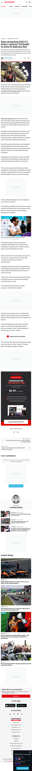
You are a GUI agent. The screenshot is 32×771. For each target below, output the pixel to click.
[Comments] (29, 58)
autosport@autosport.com (16, 743)
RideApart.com (16, 732)
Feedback (16, 738)
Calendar (17, 6)
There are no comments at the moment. (16, 460)
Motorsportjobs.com (16, 724)
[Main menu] (1, 2)
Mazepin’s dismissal (7, 118)
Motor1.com (16, 722)
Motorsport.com (16, 727)
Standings (24, 6)
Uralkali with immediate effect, (11, 91)
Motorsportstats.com (16, 729)
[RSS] (21, 714)
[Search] (26, 2)
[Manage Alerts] (17, 432)
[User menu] (29, 2)
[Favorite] (25, 58)
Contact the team (16, 748)
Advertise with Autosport (16, 745)
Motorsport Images (15, 238)
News (11, 6)
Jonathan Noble (8, 57)
